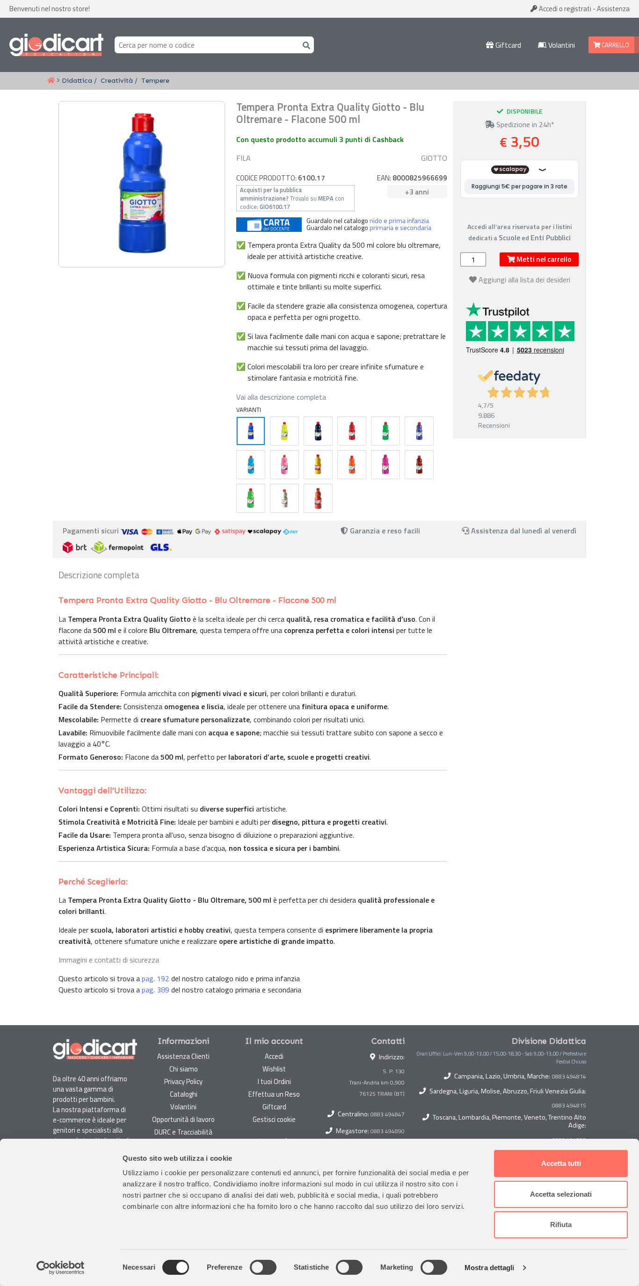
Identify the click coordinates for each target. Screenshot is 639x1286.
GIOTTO (434, 158)
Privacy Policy (183, 1081)
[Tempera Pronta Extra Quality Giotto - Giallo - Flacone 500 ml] (284, 431)
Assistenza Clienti (183, 1056)
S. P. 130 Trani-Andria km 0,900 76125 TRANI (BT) (377, 1082)
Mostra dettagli (490, 1268)
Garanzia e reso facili (384, 530)
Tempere (155, 80)
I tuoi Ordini (274, 1081)
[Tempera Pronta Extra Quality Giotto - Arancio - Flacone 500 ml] (352, 465)
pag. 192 (155, 978)
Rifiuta (561, 1225)
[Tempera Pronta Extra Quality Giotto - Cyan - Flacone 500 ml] (251, 465)
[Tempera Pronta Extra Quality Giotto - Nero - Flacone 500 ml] (318, 431)
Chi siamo (183, 1068)
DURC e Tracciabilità (183, 1132)
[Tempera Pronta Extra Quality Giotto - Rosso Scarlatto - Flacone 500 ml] (318, 498)
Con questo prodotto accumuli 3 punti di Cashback (320, 139)
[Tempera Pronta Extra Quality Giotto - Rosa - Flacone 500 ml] (284, 465)
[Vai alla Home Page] (51, 81)
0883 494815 (569, 1105)
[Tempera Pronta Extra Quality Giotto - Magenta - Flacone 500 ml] (385, 465)
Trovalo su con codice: (292, 198)
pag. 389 (155, 989)
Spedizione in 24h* (524, 124)
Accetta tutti (561, 1163)
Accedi (564, 8)
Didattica (77, 80)
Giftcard (507, 44)
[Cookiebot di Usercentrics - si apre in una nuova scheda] (61, 1268)
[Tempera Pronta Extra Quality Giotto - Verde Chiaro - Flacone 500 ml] (251, 498)
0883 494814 (569, 1076)
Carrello (614, 45)
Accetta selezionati (561, 1194)
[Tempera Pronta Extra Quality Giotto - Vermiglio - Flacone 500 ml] (352, 431)
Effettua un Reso (274, 1094)
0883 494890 (387, 1131)
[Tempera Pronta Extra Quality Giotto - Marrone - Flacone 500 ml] (419, 465)
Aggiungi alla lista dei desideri (524, 279)
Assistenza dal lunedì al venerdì (523, 530)
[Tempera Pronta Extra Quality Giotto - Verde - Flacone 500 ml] (385, 431)
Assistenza (613, 8)
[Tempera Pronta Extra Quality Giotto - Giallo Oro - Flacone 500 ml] (318, 465)
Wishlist (274, 1068)
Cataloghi (183, 1094)
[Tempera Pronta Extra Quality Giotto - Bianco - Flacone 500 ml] (284, 498)
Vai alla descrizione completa (281, 396)
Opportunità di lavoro (183, 1119)
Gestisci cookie (274, 1119)
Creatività (117, 80)
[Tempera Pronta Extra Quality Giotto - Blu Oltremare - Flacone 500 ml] (251, 431)
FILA (243, 158)
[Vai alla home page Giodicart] (56, 45)
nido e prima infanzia (399, 221)
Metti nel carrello (543, 259)
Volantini (560, 44)
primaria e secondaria (400, 228)
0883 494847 (387, 1114)
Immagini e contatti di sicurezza (108, 959)
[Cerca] (304, 44)
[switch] (263, 1267)
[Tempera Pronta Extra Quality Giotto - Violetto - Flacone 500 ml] (419, 431)
